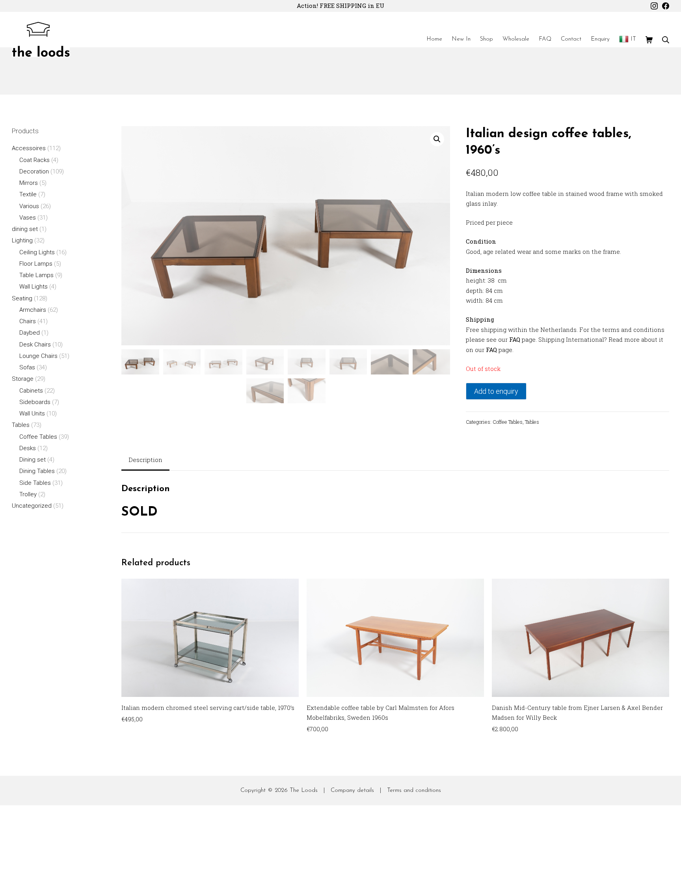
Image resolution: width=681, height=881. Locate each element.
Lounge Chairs (38, 355)
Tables (532, 422)
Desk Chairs (35, 344)
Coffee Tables (508, 422)
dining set (25, 229)
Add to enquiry (496, 391)
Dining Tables (37, 471)
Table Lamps (36, 275)
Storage (22, 378)
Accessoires (29, 148)
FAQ (514, 339)
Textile (28, 194)
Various (29, 206)
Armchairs (32, 309)
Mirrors (28, 182)
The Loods (304, 790)
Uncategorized (32, 505)
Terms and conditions (414, 790)
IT (633, 39)
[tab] (145, 460)
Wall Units (32, 413)
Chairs (27, 321)
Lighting (22, 240)
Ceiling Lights (37, 252)
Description (145, 460)
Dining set (32, 459)
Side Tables (35, 482)
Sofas (27, 367)
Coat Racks (34, 160)
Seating (22, 298)
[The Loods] (41, 39)
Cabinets (31, 390)
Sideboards (34, 402)
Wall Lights (33, 286)
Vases (27, 217)
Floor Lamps (35, 263)
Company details (352, 790)
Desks (27, 448)
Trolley (28, 494)
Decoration (34, 171)
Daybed (29, 332)
